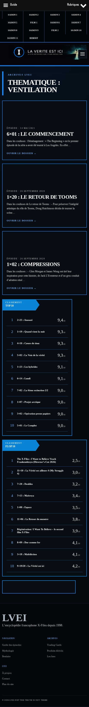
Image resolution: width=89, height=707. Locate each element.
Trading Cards (54, 645)
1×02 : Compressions (33, 264)
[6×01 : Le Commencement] (13, 112)
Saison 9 (33, 30)
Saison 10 (76, 30)
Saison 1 (12, 15)
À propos (6, 673)
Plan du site (8, 684)
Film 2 (55, 30)
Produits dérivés (55, 650)
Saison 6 (55, 23)
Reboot (34, 38)
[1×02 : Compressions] (13, 242)
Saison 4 (76, 15)
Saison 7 (76, 23)
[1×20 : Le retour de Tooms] (13, 175)
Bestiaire (6, 656)
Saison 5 (12, 23)
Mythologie (8, 650)
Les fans (51, 656)
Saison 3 (55, 15)
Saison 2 (33, 15)
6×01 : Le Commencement (40, 134)
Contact (6, 678)
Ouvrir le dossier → (21, 153)
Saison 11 (12, 38)
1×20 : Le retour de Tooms (42, 197)
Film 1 (33, 23)
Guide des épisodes (11, 645)
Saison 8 (12, 30)
